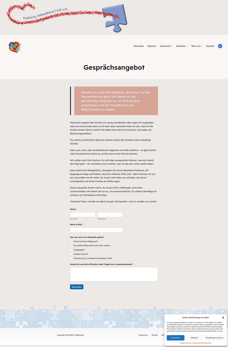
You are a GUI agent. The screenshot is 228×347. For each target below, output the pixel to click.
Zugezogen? (79, 250)
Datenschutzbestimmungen (201, 343)
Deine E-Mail (76, 224)
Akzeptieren (175, 338)
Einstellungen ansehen (214, 338)
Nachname (102, 219)
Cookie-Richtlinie (185, 343)
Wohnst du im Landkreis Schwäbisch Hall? (93, 258)
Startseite (139, 46)
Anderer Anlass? (81, 254)
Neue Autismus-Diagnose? (86, 241)
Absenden (77, 287)
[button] (223, 317)
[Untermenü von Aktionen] (187, 46)
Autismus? (165, 46)
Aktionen (181, 46)
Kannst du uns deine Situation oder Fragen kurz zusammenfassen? (101, 264)
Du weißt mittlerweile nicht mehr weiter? (92, 245)
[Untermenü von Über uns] (201, 46)
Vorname (73, 219)
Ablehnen (194, 338)
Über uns (196, 46)
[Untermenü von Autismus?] (172, 46)
